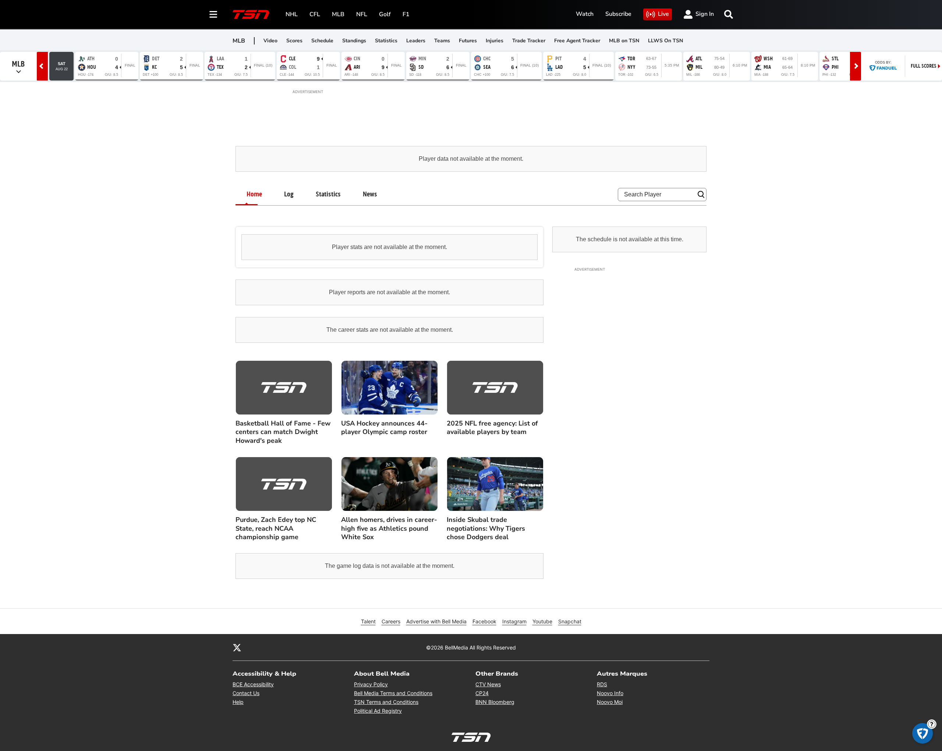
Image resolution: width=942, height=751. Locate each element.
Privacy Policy (371, 684)
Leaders (415, 40)
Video (270, 40)
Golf (385, 14)
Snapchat (569, 621)
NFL (361, 14)
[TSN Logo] (251, 14)
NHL (292, 14)
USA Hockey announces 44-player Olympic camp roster (384, 427)
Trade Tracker (528, 40)
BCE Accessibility (253, 684)
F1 (406, 14)
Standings (354, 40)
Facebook (484, 621)
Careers (391, 621)
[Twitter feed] (237, 647)
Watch (585, 14)
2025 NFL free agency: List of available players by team (492, 427)
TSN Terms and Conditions (386, 702)
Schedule (322, 40)
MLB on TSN (624, 40)
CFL (314, 14)
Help (238, 702)
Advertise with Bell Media (436, 621)
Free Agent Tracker (577, 40)
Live (663, 14)
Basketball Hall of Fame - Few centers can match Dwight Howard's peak (283, 432)
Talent (368, 621)
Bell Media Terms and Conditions (393, 693)
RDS (602, 684)
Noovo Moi (610, 702)
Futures (468, 40)
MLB (338, 14)
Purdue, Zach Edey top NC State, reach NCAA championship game (276, 528)
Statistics (386, 40)
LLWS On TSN (665, 40)
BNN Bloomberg (494, 702)
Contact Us (246, 693)
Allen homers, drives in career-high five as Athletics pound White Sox (389, 528)
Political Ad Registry (378, 711)
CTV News (488, 684)
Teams (442, 40)
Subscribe (618, 14)
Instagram (514, 621)
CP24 (482, 693)
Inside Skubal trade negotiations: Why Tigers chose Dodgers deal (486, 528)
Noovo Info (610, 693)
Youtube (542, 621)
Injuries (494, 40)
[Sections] (213, 14)
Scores (294, 40)
